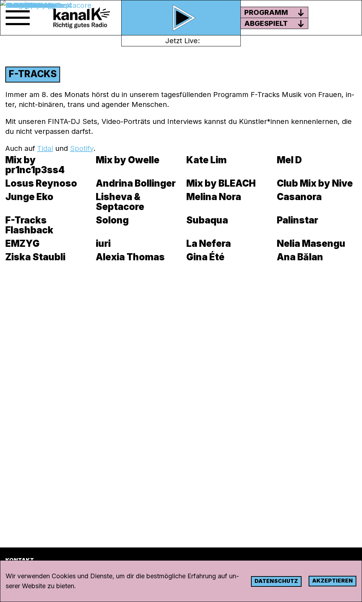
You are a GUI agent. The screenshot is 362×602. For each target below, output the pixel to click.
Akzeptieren (332, 580)
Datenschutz (276, 581)
